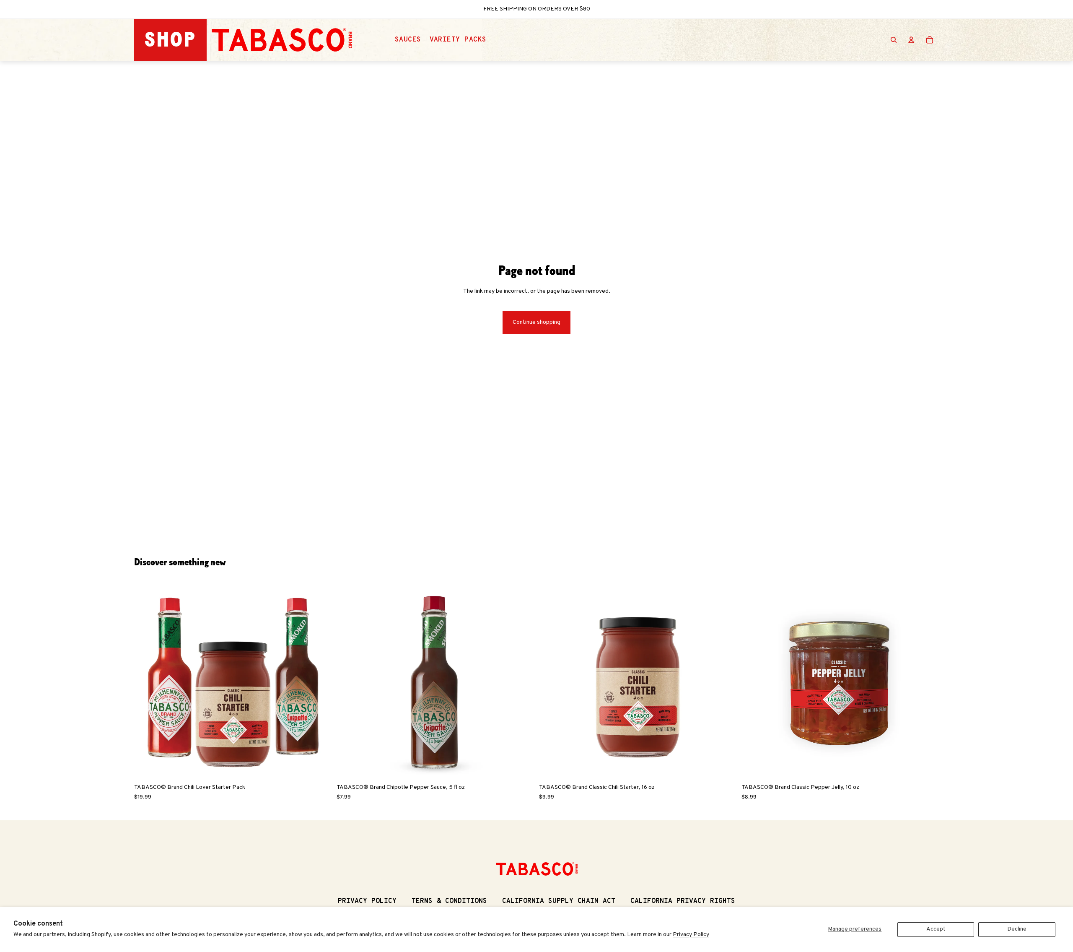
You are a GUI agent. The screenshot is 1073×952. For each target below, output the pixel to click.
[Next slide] (319, 681)
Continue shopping (536, 322)
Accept (936, 929)
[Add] (318, 766)
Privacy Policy (691, 934)
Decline (1016, 929)
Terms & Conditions (449, 901)
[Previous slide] (146, 681)
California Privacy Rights (682, 901)
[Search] (893, 40)
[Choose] (521, 766)
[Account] (911, 40)
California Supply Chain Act (558, 901)
